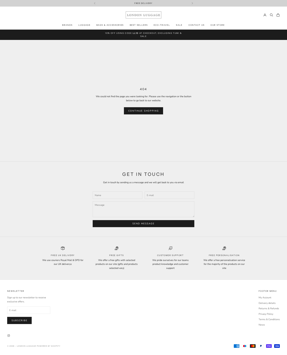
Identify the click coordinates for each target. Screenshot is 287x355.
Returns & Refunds (269, 308)
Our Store (217, 25)
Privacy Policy (266, 314)
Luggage (84, 25)
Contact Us (196, 25)
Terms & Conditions (269, 319)
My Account (265, 297)
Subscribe (19, 320)
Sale (179, 25)
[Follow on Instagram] (8, 335)
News (262, 324)
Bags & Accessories (110, 25)
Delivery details (267, 303)
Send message (143, 223)
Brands (67, 25)
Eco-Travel (162, 25)
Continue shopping (143, 110)
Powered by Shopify (49, 346)
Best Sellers (139, 25)
